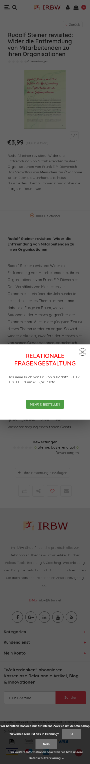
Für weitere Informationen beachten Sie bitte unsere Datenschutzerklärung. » (46, 755)
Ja (71, 734)
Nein (46, 744)
